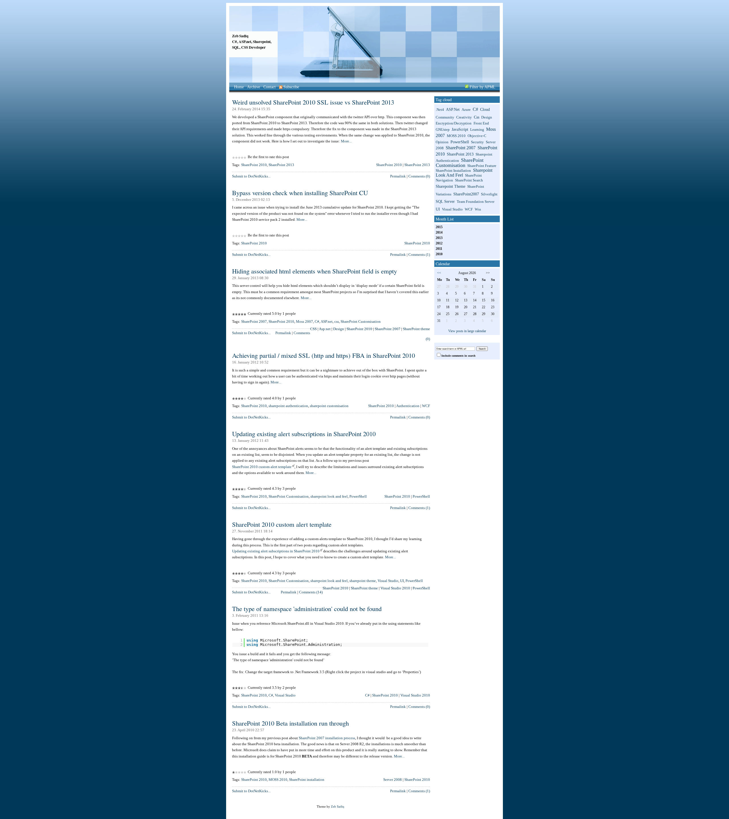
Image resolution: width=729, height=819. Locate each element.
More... (346, 141)
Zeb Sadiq (240, 36)
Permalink (398, 176)
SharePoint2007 (466, 194)
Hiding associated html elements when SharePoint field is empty (314, 271)
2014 (439, 232)
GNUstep (443, 130)
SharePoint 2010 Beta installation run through (290, 723)
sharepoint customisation (329, 406)
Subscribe (291, 87)
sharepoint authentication (288, 406)
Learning (477, 130)
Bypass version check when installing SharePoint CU (300, 192)
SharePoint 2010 (254, 165)
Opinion (442, 142)
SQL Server (445, 201)
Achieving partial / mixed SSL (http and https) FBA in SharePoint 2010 (323, 355)
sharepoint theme (362, 581)
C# (317, 321)
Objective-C (477, 136)
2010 (439, 254)
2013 (439, 238)
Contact (269, 87)
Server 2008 (392, 779)
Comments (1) (419, 254)
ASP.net (327, 321)
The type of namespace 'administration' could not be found (307, 608)
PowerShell (358, 496)
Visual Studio (388, 581)
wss (478, 209)
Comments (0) (419, 176)
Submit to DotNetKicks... (251, 176)
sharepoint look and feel (329, 496)
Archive (253, 87)
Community (445, 117)
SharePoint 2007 (254, 321)
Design (338, 329)
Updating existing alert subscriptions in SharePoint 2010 (304, 433)
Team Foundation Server (475, 202)
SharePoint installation (306, 779)
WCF (426, 406)
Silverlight (489, 194)
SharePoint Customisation (361, 321)
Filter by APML (482, 87)
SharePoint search (469, 180)
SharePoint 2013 (281, 165)
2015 (439, 227)
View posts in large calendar (467, 331)
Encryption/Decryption (454, 123)
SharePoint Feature (481, 166)
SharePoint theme (416, 329)
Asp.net (325, 329)
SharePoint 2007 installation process (327, 738)
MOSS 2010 (278, 779)
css (336, 321)
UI (402, 581)
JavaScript (460, 129)
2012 (439, 243)
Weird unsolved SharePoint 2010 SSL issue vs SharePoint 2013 (313, 102)
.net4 (440, 110)
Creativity (464, 117)
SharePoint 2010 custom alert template (262, 467)
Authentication (407, 406)
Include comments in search (458, 355)
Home (239, 87)
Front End (481, 123)
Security (477, 142)
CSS (313, 329)
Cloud (485, 109)
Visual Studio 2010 (395, 588)
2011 (439, 249)
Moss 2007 (304, 321)
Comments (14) (311, 592)
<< (439, 273)
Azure (466, 110)
